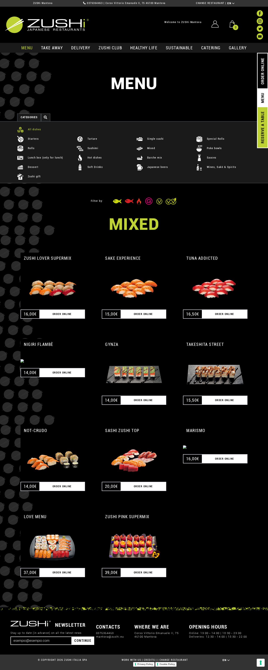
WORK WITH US (131, 659)
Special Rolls (215, 138)
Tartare (91, 138)
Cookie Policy (167, 664)
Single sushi (155, 138)
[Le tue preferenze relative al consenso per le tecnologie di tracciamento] (261, 663)
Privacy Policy (145, 664)
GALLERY (238, 47)
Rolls (31, 148)
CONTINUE (82, 641)
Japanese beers (157, 167)
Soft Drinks (94, 167)
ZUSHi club (110, 47)
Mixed (150, 148)
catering (211, 47)
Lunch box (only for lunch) (45, 157)
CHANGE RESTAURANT (210, 3)
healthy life (143, 47)
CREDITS (149, 659)
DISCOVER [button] (53, 283)
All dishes (34, 129)
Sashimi (92, 148)
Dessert (32, 167)
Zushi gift (34, 176)
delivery (80, 47)
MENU (27, 47)
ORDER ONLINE (262, 71)
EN (229, 3)
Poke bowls (214, 148)
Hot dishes (94, 157)
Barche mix (154, 157)
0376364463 (95, 3)
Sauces (211, 157)
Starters (33, 138)
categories (29, 117)
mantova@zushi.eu (110, 636)
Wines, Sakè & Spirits (221, 167)
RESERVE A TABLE (262, 127)
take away (52, 47)
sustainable (179, 47)
